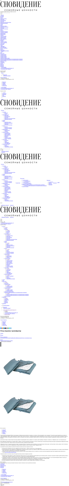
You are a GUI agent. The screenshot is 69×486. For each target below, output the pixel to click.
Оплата (3, 432)
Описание (4, 429)
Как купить (6, 283)
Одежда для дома (9, 260)
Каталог (5, 228)
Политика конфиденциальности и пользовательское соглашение (17, 294)
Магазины (2, 466)
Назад (6, 227)
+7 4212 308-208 (3, 67)
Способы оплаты (9, 286)
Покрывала (2, 340)
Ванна (13, 337)
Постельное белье (9, 235)
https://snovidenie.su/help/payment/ (10, 452)
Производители (3, 465)
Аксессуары (8, 269)
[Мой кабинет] (0, 204)
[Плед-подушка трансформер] (19, 387)
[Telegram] (11, 328)
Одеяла (11, 337)
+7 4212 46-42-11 (5, 69)
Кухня (7, 250)
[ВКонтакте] (1, 328)
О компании (2, 463)
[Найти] (1, 14)
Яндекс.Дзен (4, 85)
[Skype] (9, 328)
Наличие (3, 430)
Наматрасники (9, 255)
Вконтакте (4, 321)
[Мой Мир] (3, 328)
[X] (5, 328)
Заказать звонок (7, 314)
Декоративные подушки (8, 340)
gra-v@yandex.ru (4, 77)
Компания (6, 298)
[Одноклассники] (2, 328)
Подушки (8, 231)
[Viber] (6, 328)
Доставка (4, 433)
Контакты (2, 467)
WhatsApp (4, 84)
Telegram (3, 82)
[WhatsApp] (8, 328)
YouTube (3, 83)
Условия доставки (9, 289)
